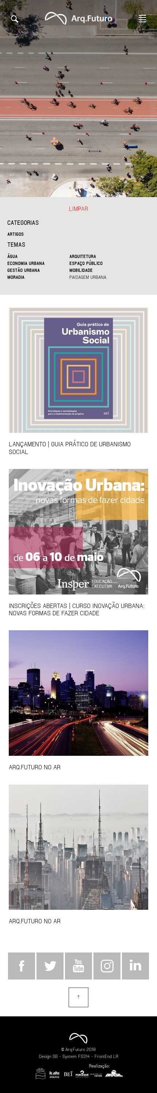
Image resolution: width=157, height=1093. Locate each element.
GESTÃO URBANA (23, 270)
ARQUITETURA (82, 256)
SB (55, 1056)
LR (115, 1056)
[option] (78, 98)
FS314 (84, 1056)
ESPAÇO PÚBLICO (86, 263)
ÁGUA (12, 256)
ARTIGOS (15, 233)
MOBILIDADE (81, 270)
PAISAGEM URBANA (87, 277)
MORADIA (15, 277)
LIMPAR (78, 208)
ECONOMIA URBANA (26, 263)
